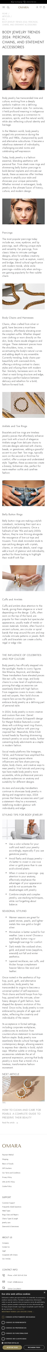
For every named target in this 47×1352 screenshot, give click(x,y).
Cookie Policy (7, 1186)
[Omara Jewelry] (23, 7)
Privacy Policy (7, 1177)
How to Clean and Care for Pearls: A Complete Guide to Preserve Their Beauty (21, 1113)
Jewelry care (6, 1222)
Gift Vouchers (7, 1168)
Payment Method (8, 1155)
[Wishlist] (40, 7)
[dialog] (23, 1321)
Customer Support (8, 1203)
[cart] (44, 7)
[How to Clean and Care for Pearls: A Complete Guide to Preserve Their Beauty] (23, 1088)
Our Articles (6, 1259)
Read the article (8, 1122)
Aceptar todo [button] (12, 1347)
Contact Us (6, 1247)
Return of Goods (7, 1164)
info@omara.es (18, 1282)
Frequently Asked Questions (11, 1207)
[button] (23, 1311)
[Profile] (37, 7)
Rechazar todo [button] (34, 1347)
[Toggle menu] (3, 7)
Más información (18, 1309)
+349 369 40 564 (20, 1275)
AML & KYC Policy (8, 1182)
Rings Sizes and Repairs (10, 1215)
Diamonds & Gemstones (10, 1226)
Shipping (5, 1159)
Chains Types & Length (10, 1218)
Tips (4, 1102)
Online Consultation (14, 1289)
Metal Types (6, 1211)
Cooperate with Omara (10, 1255)
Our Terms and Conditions (11, 1173)
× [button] (44, 1292)
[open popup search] (8, 7)
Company (5, 1243)
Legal (4, 1251)
